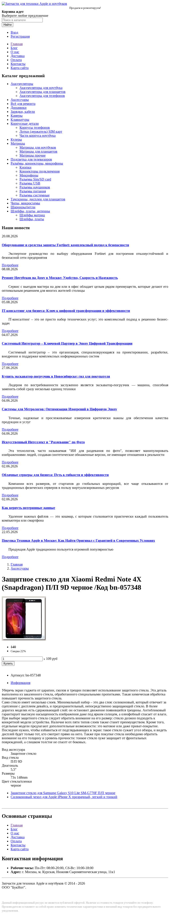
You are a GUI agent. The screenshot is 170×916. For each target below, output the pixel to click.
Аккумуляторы (22, 84)
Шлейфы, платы (31, 219)
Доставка (18, 56)
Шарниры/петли (23, 207)
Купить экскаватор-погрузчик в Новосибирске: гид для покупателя (56, 376)
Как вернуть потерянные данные (28, 508)
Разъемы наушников (34, 187)
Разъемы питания (32, 191)
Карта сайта (20, 68)
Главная (17, 44)
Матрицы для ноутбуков (37, 147)
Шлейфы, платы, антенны (30, 211)
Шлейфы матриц (32, 215)
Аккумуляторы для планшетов (42, 92)
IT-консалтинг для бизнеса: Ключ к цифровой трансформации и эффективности (66, 311)
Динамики (19, 107)
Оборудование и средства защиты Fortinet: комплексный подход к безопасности (65, 245)
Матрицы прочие (32, 155)
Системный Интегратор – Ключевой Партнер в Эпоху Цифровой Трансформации (67, 343)
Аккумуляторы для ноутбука (40, 88)
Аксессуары (20, 100)
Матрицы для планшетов (38, 151)
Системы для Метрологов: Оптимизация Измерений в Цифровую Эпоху (59, 409)
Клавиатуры (20, 119)
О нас (15, 52)
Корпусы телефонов (34, 127)
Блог (14, 48)
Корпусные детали (25, 123)
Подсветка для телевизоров (31, 159)
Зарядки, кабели (23, 111)
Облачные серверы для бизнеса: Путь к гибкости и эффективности (55, 475)
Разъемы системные (34, 195)
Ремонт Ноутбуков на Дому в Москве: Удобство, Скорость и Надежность (60, 278)
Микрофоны (28, 175)
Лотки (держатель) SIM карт (40, 131)
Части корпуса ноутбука (37, 135)
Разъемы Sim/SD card (35, 179)
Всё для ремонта (23, 104)
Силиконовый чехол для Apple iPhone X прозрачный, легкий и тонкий (64, 797)
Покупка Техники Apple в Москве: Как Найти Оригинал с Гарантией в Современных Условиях (78, 540)
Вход (14, 32)
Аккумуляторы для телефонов (42, 96)
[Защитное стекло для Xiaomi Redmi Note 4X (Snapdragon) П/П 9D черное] (24, 639)
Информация (20, 683)
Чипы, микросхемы (25, 203)
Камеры (17, 115)
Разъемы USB (29, 183)
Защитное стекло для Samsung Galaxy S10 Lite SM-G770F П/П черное (63, 793)
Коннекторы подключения (39, 171)
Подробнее (10, 265)
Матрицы (18, 143)
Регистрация (20, 36)
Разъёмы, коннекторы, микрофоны (37, 163)
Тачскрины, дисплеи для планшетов (38, 199)
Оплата (16, 60)
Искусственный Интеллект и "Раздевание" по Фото (43, 442)
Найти (8, 24)
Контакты (18, 64)
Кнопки (25, 167)
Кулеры (16, 139)
